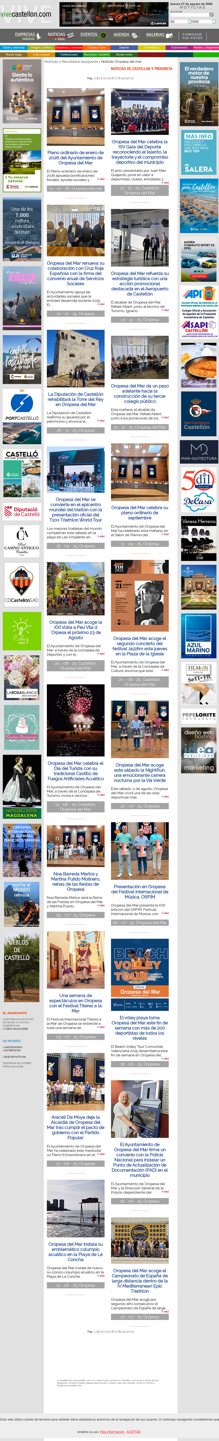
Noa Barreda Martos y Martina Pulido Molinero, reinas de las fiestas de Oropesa (75, 881)
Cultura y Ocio (96, 47)
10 (127, 78)
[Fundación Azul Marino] (199, 660)
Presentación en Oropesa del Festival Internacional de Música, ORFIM (139, 891)
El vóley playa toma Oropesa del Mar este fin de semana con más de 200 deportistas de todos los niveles (140, 1028)
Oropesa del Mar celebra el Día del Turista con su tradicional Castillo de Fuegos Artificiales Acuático (76, 771)
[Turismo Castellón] (22, 501)
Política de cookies (13, 1066)
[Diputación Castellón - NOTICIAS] (22, 523)
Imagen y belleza (41, 47)
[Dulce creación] (21, 753)
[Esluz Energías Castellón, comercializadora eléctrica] (22, 653)
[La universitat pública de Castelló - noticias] (22, 264)
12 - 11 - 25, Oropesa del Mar (140, 427)
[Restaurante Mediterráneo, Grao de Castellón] (199, 389)
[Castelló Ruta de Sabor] (22, 126)
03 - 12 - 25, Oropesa (140, 319)
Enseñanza (152, 47)
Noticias (51, 61)
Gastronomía (179, 47)
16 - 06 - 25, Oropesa (139, 1201)
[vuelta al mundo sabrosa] (21, 930)
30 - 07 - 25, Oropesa (139, 806)
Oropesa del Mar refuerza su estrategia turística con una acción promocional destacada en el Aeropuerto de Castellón (140, 283)
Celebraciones (69, 54)
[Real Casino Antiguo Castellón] (21, 560)
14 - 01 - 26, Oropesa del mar (75, 188)
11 (132, 78)
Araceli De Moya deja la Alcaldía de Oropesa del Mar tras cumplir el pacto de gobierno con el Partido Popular (75, 1127)
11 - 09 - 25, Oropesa (140, 543)
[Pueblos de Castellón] (21, 1005)
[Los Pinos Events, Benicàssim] (199, 611)
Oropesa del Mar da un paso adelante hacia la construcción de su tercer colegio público (140, 393)
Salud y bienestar (14, 47)
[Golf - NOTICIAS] (22, 195)
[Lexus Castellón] (114, 25)
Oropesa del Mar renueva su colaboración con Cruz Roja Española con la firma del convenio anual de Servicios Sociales (75, 273)
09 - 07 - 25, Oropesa (75, 1036)
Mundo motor (124, 54)
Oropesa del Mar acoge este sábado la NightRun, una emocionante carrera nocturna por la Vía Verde (140, 772)
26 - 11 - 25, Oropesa (76, 430)
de (173, 21)
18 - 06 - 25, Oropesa (139, 1064)
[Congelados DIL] (199, 514)
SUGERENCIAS (11, 1025)
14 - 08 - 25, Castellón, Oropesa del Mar (75, 807)
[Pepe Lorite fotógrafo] (199, 725)
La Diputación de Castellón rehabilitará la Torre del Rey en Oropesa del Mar (76, 399)
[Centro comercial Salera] (199, 177)
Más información (112, 1432)
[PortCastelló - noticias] (22, 447)
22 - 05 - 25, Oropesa (139, 1316)
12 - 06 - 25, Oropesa (75, 1285)
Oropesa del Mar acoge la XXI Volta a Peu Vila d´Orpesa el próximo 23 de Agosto (75, 630)
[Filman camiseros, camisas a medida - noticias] (199, 707)
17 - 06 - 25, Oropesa (75, 1163)
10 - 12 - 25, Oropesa (76, 313)
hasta (195, 21)
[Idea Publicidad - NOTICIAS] (199, 775)
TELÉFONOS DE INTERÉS (17, 1063)
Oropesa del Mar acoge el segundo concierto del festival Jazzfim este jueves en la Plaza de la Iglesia (139, 646)
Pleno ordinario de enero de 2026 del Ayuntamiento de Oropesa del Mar (75, 157)
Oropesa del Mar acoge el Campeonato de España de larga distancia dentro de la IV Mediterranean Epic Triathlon (140, 1281)
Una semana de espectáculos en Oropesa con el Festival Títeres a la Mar (75, 1003)
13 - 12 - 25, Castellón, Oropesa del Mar (140, 190)
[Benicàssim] (22, 333)
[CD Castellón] (21, 610)
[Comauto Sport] (199, 284)
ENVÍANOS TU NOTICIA (16, 1022)
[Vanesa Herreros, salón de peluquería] (199, 563)
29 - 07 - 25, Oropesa (75, 914)
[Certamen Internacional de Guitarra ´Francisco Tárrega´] (22, 880)
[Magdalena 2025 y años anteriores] (22, 822)
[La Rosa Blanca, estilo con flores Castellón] (21, 703)
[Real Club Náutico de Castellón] (199, 438)
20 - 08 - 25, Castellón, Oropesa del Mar (75, 666)
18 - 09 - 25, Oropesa (75, 545)
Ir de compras (41, 54)
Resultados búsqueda (80, 61)
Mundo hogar (14, 54)
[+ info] (101, 179)
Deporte (124, 47)
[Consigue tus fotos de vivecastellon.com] (193, 39)
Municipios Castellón (97, 54)
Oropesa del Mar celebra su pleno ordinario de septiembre (139, 512)
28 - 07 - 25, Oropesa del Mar (140, 922)
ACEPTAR (133, 1432)
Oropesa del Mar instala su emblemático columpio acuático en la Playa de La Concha (76, 1252)
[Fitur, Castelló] (22, 387)
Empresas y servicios (69, 47)
